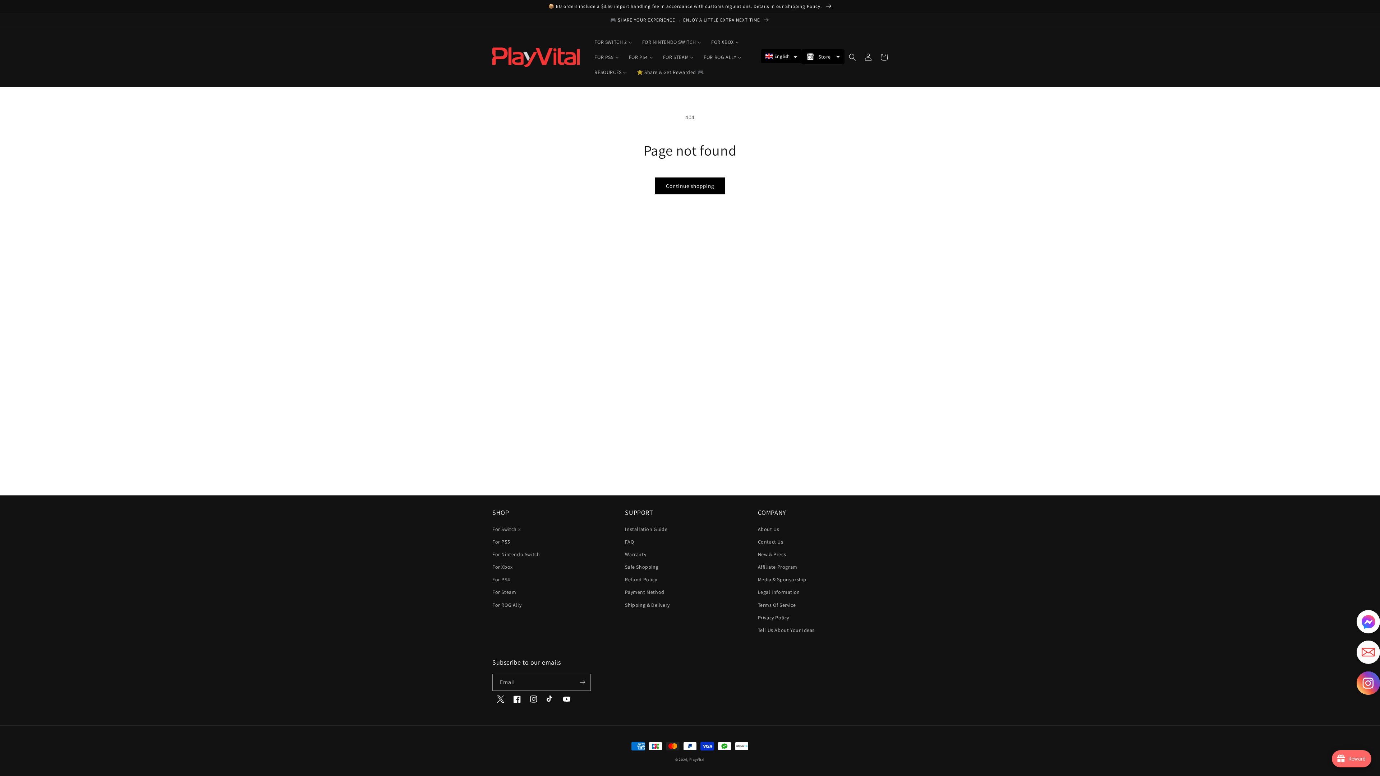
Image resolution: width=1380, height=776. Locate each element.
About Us (768, 529)
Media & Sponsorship (782, 579)
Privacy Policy (773, 617)
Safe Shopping (641, 567)
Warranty (635, 554)
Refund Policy (641, 579)
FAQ (629, 542)
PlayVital (697, 759)
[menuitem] (613, 42)
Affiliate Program (777, 567)
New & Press (772, 554)
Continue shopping (690, 186)
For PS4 (501, 579)
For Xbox (502, 567)
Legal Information (779, 592)
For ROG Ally (506, 605)
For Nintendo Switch (516, 554)
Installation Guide (646, 529)
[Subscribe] (582, 682)
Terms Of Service (777, 605)
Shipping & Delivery (647, 605)
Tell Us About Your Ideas (786, 630)
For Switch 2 (506, 529)
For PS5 (501, 542)
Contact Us (770, 542)
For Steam (504, 592)
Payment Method (644, 592)
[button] (781, 56)
